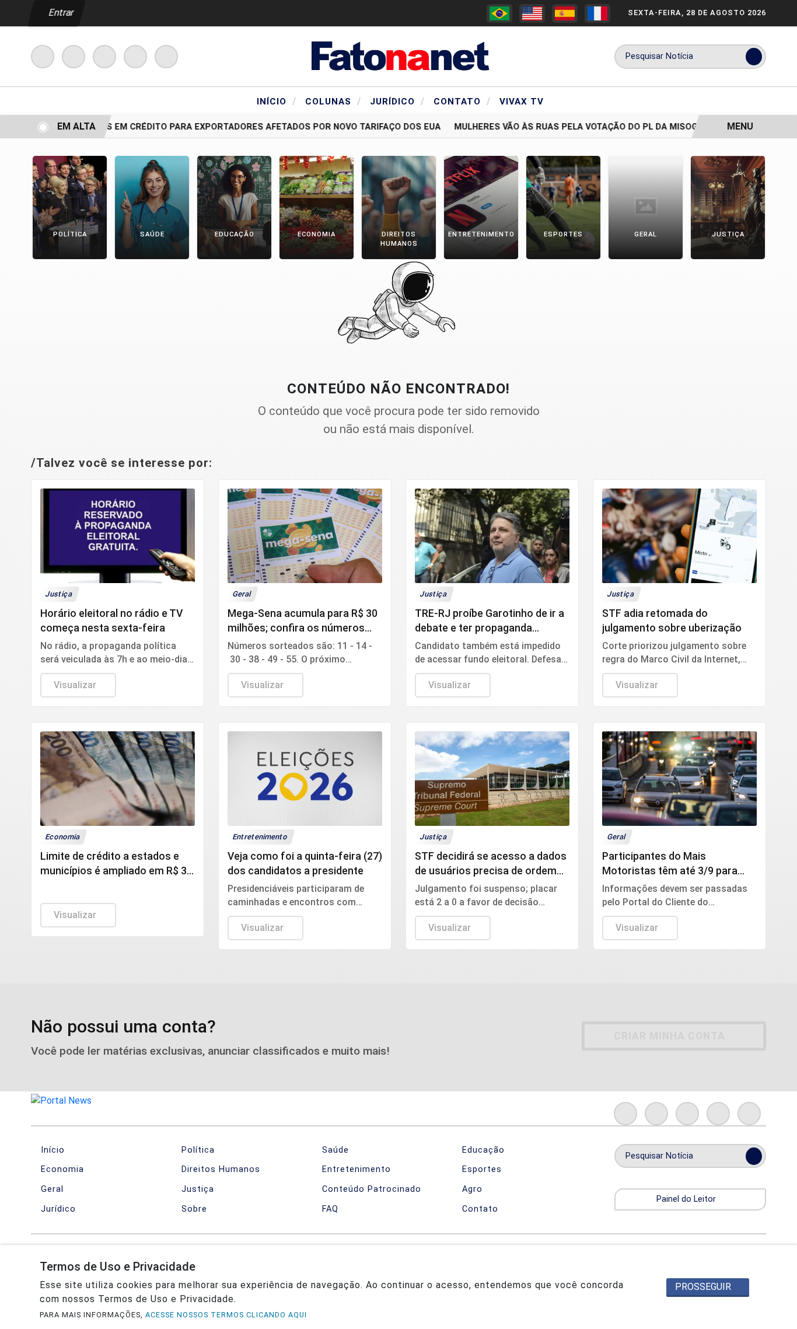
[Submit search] (754, 56)
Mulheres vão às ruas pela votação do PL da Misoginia (570, 127)
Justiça (196, 1189)
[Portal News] (398, 55)
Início (276, 101)
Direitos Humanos (219, 1169)
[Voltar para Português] (499, 13)
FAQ (328, 1209)
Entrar (60, 12)
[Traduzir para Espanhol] (565, 13)
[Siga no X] (104, 56)
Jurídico (397, 101)
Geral (51, 1189)
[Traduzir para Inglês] (532, 13)
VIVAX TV (521, 101)
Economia (61, 1169)
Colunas (333, 101)
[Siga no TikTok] (166, 56)
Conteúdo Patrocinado (370, 1189)
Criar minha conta (669, 1036)
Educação (482, 1150)
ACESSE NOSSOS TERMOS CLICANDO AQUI (226, 1314)
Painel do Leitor (687, 1199)
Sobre (193, 1209)
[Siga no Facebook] (42, 56)
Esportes (480, 1169)
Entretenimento (355, 1169)
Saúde (334, 1150)
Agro (471, 1189)
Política (197, 1150)
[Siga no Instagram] (73, 56)
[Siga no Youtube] (135, 56)
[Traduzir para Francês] (597, 13)
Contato (462, 101)
